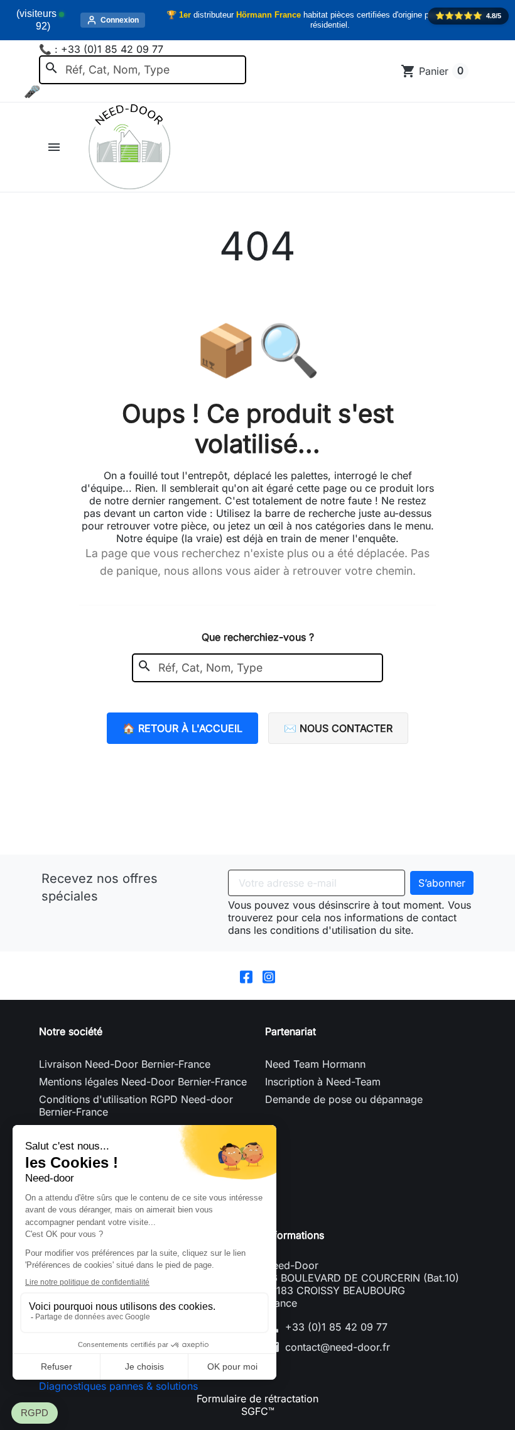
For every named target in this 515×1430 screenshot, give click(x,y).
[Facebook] (246, 976)
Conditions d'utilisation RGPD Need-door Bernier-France (136, 1105)
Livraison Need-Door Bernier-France (124, 1064)
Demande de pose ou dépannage (344, 1099)
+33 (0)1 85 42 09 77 (336, 1327)
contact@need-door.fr (337, 1347)
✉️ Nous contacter (338, 728)
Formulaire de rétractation (257, 1398)
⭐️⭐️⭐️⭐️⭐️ (468, 15)
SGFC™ (257, 1411)
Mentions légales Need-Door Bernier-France (143, 1081)
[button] (55, 147)
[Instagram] (269, 976)
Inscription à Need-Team (323, 1081)
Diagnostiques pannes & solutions (118, 1386)
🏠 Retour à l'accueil (182, 728)
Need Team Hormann (315, 1064)
